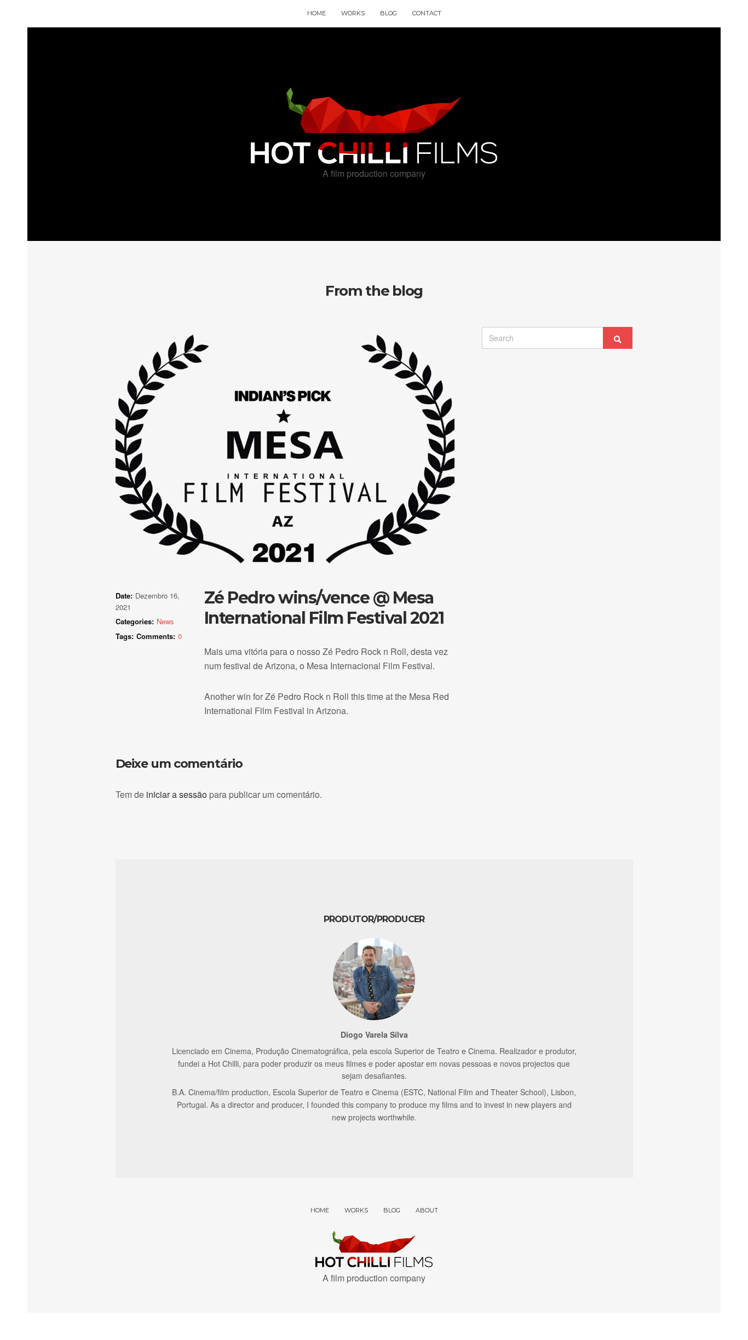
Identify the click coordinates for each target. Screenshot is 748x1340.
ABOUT (427, 1210)
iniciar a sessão (176, 794)
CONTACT (426, 13)
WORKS (353, 13)
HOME (316, 13)
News (165, 621)
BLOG (388, 13)
